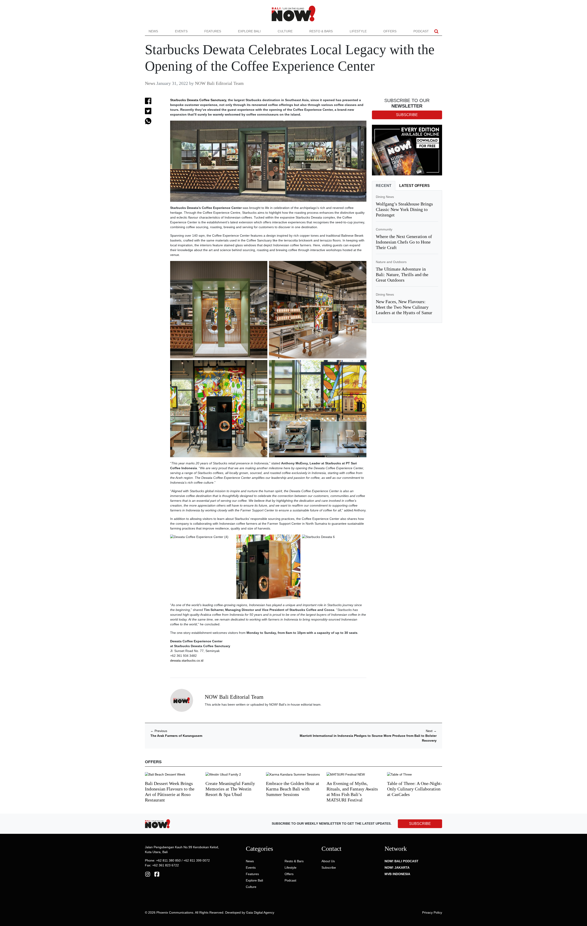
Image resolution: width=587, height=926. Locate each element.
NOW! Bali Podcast (401, 861)
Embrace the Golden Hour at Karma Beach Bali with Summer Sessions (292, 789)
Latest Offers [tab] (414, 186)
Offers (389, 31)
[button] (436, 31)
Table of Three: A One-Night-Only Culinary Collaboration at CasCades (414, 789)
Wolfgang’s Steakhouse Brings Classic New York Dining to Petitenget (404, 209)
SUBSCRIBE (420, 824)
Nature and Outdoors (391, 262)
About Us (328, 861)
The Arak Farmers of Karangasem (176, 735)
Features (212, 31)
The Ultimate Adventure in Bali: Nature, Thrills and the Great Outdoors (402, 274)
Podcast (421, 31)
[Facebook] (157, 874)
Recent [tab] (383, 186)
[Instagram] (147, 874)
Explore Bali (249, 31)
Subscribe (328, 867)
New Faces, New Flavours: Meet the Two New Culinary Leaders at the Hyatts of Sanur (404, 307)
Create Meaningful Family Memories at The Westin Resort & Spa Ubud (230, 789)
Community (384, 229)
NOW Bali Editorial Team (219, 83)
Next (431, 731)
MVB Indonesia (397, 874)
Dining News (385, 197)
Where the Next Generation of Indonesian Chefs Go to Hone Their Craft (404, 242)
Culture (285, 31)
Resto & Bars (321, 31)
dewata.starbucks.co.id (186, 660)
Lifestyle (358, 31)
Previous (158, 731)
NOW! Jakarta (397, 867)
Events (181, 31)
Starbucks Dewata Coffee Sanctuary (198, 100)
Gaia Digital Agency (260, 912)
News (153, 31)
